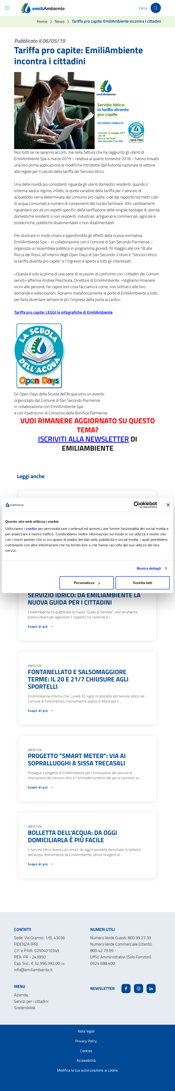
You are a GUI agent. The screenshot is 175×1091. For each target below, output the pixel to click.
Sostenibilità (24, 1008)
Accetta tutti (142, 583)
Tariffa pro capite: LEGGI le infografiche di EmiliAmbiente (63, 312)
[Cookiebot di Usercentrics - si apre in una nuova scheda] (137, 504)
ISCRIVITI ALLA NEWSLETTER (83, 438)
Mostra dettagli (149, 568)
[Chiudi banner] (168, 504)
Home (42, 21)
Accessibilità (86, 1060)
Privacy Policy (86, 1041)
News (59, 21)
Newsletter (102, 988)
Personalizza (84, 583)
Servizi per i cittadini (31, 1001)
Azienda (21, 995)
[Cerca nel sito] (156, 8)
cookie (31, 529)
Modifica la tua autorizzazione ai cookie (87, 1070)
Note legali (86, 1031)
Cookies (86, 1050)
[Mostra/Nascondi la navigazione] (7, 8)
